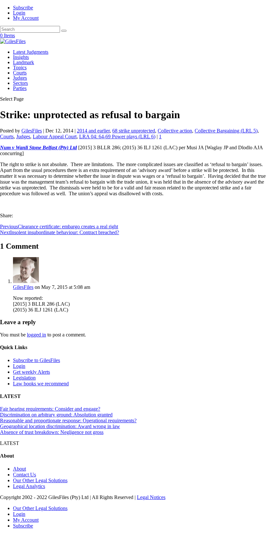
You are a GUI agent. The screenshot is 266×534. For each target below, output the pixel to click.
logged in (36, 334)
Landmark (23, 62)
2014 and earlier (93, 130)
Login (19, 13)
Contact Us (24, 474)
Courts (20, 72)
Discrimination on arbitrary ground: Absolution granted (56, 414)
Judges (20, 78)
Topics (20, 67)
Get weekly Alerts (31, 372)
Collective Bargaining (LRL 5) (226, 130)
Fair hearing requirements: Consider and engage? (50, 409)
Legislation (24, 378)
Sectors (20, 83)
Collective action (175, 130)
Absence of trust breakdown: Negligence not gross (51, 432)
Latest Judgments (30, 52)
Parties (20, 88)
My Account (26, 18)
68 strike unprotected (133, 130)
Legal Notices (151, 497)
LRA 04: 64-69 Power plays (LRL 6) (117, 136)
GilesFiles (31, 130)
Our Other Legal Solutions (40, 480)
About (19, 469)
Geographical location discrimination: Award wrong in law (60, 426)
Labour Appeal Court (55, 136)
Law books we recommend (41, 383)
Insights (21, 57)
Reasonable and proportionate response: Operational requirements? (68, 420)
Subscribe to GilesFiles (36, 360)
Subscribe (23, 7)
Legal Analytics (29, 486)
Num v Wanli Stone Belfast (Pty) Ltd (38, 147)
